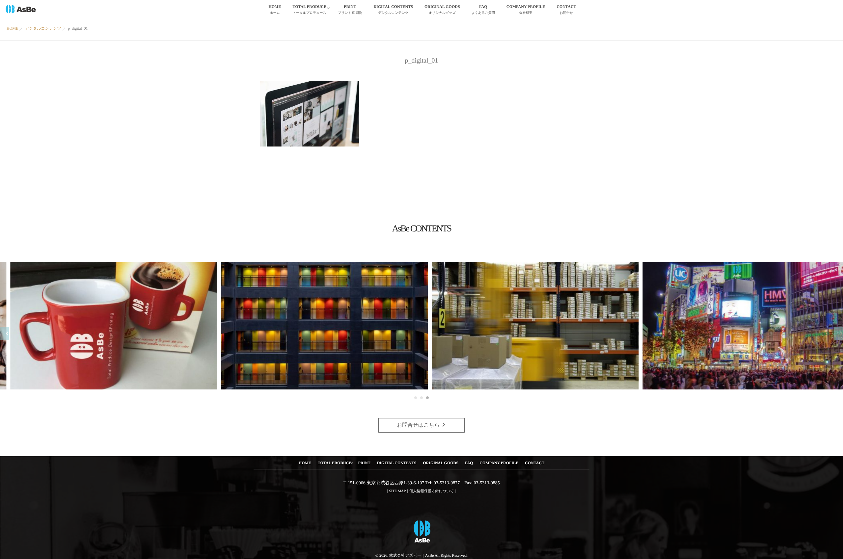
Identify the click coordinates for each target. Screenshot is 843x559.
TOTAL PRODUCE (309, 9)
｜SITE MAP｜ (398, 491)
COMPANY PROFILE (525, 9)
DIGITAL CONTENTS (393, 9)
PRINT (350, 9)
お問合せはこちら (419, 425)
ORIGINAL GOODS (442, 9)
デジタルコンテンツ (43, 28)
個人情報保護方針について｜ (433, 491)
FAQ (483, 9)
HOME (274, 9)
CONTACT (566, 9)
